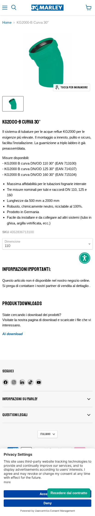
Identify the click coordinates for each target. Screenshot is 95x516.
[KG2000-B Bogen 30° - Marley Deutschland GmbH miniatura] (13, 103)
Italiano (45, 434)
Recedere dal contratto (68, 493)
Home (7, 22)
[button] (84, 258)
